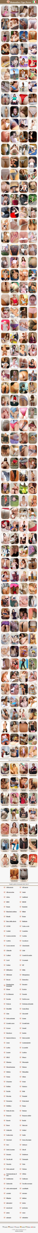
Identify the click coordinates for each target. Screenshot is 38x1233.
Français (17, 1227)
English (5, 1227)
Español (23, 1227)
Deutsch (11, 1227)
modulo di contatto (19, 1231)
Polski (34, 1227)
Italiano (28, 1227)
